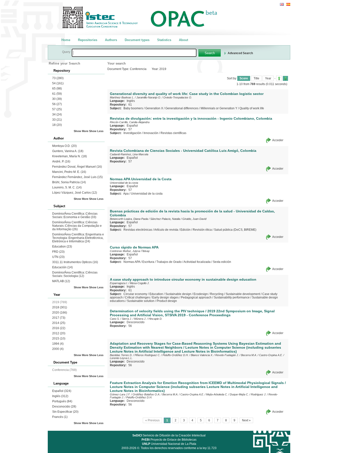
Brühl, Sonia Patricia (69, 182)
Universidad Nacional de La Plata (169, 444)
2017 (58, 317)
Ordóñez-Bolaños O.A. (146, 394)
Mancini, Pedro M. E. (69, 172)
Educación (62, 267)
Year (268, 78)
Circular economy (135, 294)
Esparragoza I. (119, 283)
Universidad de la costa (124, 182)
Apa (126, 193)
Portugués (62, 401)
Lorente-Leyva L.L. (121, 358)
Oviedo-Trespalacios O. (177, 97)
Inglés (60, 396)
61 (57, 93)
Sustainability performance (232, 297)
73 (58, 78)
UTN (58, 257)
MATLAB (61, 281)
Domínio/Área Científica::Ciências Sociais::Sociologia (74, 274)
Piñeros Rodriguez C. (147, 355)
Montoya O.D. (64, 146)
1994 (58, 343)
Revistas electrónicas (137, 229)
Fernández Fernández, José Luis (77, 177)
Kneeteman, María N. (69, 156)
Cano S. (115, 318)
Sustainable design (178, 294)
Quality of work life (252, 108)
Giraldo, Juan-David (194, 218)
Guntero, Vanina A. (67, 151)
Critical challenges (137, 297)
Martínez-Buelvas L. (122, 97)
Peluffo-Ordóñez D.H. (176, 355)
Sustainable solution (140, 301)
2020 (59, 312)
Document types (137, 40)
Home (65, 40)
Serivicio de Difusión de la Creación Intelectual (169, 435)
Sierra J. (127, 318)
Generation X (154, 108)
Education (62, 246)
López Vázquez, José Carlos (74, 192)
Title (256, 78)
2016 (58, 328)
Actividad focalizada (197, 262)
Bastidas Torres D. (121, 355)
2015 (58, 338)
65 (57, 88)
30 (57, 99)
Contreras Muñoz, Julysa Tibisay (130, 250)
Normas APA (131, 262)
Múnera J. (140, 318)
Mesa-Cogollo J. (139, 283)
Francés (60, 417)
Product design (167, 301)
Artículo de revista (166, 229)
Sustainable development (243, 294)
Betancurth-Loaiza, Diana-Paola (129, 218)
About (183, 40)
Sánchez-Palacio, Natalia (165, 218)
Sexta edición (222, 262)
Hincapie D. (155, 318)
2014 (58, 323)
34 (57, 114)
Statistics (164, 40)
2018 (59, 307)
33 (57, 119)
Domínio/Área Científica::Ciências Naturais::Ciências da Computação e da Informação (77, 226)
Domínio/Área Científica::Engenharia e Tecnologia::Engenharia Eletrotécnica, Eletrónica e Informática (78, 238)
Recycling (216, 294)
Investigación (132, 133)
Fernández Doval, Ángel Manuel (77, 166)
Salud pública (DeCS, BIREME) (235, 229)
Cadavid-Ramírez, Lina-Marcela (129, 154)
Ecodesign (200, 294)
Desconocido (64, 406)
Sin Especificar (65, 411)
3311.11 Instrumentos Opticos (75, 262)
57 (57, 109)
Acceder (277, 140)
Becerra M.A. (249, 355)
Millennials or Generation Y (219, 108)
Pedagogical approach (196, 297)
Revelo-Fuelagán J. (227, 355)
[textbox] (134, 53)
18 (57, 125)
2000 (58, 349)
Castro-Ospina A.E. (271, 355)
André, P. (61, 161)
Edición (185, 229)
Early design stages (165, 297)
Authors (111, 40)
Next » (246, 420)
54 (58, 83)
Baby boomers (133, 108)
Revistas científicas (173, 133)
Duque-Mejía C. (239, 394)
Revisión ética (202, 229)
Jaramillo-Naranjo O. (148, 97)
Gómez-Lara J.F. (120, 394)
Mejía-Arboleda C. (217, 394)
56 (57, 104)
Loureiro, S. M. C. (67, 187)
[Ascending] (279, 78)
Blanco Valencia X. (202, 355)
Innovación (151, 133)
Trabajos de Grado (169, 262)
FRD (58, 251)
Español (61, 391)
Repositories (87, 40)
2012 (58, 333)
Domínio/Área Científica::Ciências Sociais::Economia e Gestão (74, 215)
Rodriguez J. (258, 394)
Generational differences (181, 108)
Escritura (148, 262)
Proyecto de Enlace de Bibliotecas (169, 439)
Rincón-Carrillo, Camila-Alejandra (129, 122)
